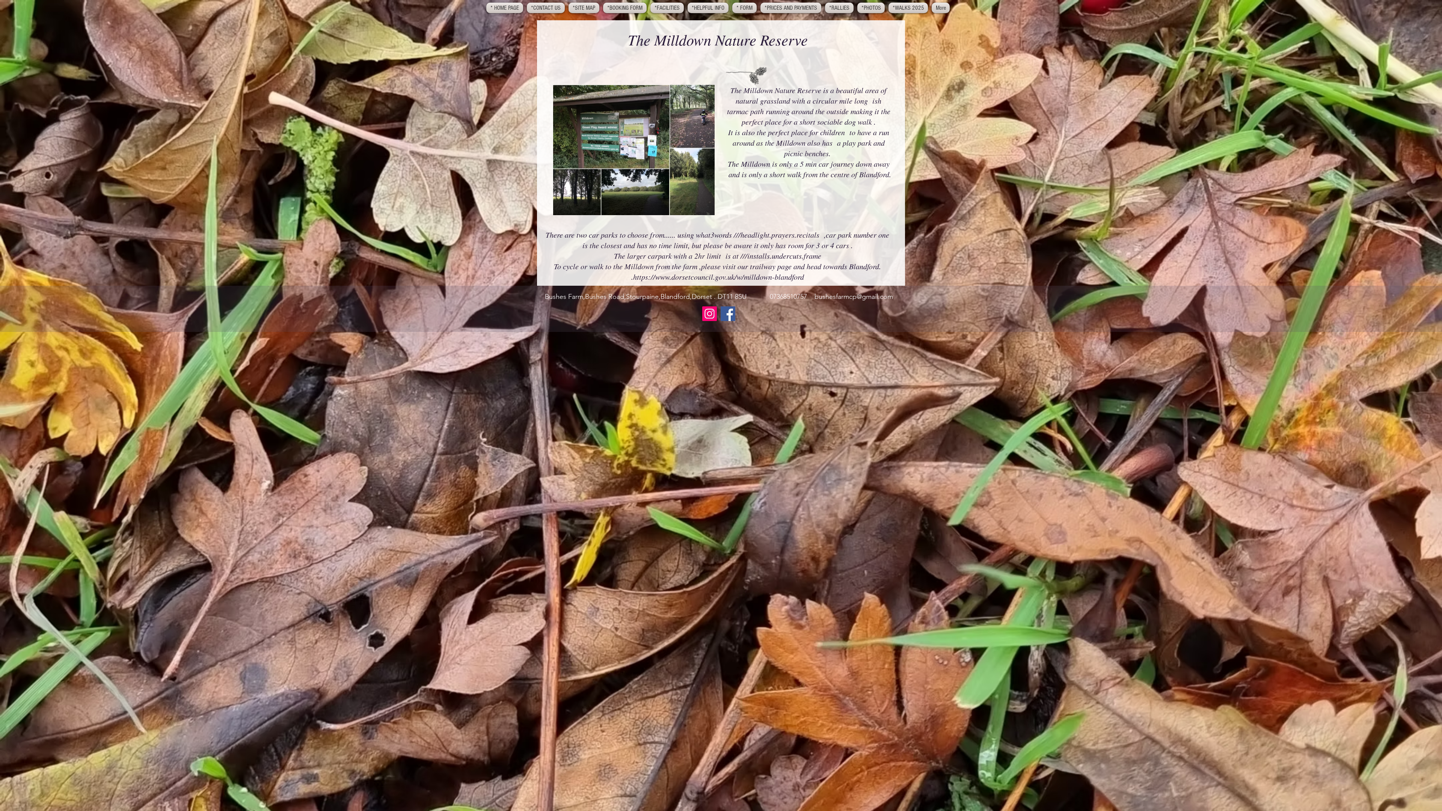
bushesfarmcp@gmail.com (854, 296)
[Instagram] (709, 313)
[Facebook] (728, 313)
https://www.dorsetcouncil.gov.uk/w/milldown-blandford (718, 277)
